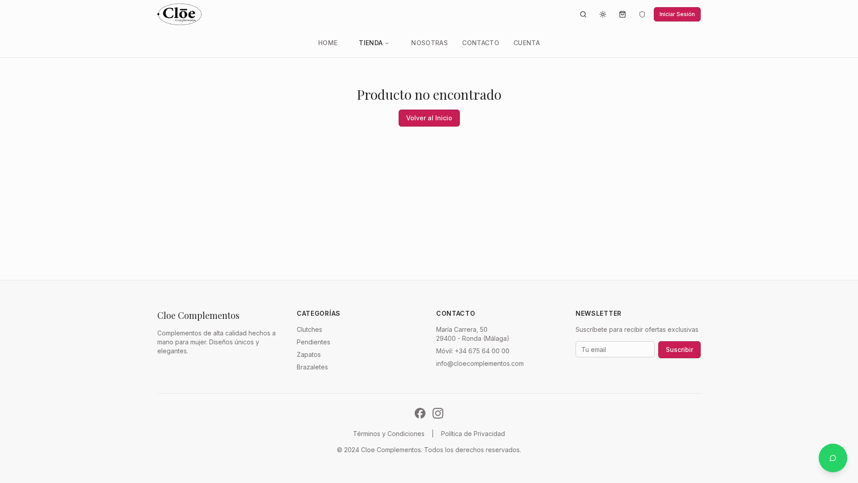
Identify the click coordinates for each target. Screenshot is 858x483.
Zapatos (309, 354)
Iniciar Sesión (677, 14)
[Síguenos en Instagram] (438, 413)
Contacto (480, 43)
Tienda (371, 43)
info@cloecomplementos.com (480, 363)
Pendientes (313, 342)
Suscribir (679, 349)
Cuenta (526, 43)
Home (327, 43)
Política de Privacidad (473, 433)
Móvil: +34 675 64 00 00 (472, 351)
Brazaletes (312, 367)
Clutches (309, 329)
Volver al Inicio (429, 118)
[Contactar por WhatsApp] (833, 458)
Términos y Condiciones (389, 433)
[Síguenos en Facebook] (420, 413)
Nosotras (429, 43)
